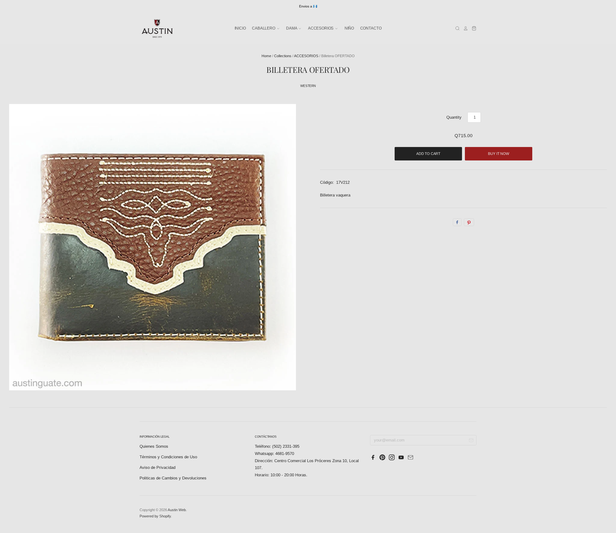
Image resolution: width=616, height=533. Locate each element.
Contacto (371, 28)
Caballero (264, 28)
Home (266, 56)
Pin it (469, 222)
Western (308, 86)
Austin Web (177, 510)
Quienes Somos (154, 446)
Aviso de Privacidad (157, 467)
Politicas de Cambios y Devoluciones (173, 478)
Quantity (454, 117)
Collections (282, 56)
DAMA (292, 28)
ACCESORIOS (306, 56)
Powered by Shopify (155, 516)
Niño (349, 28)
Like (457, 222)
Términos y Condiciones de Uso (168, 457)
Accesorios (321, 28)
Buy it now (498, 154)
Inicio (240, 28)
